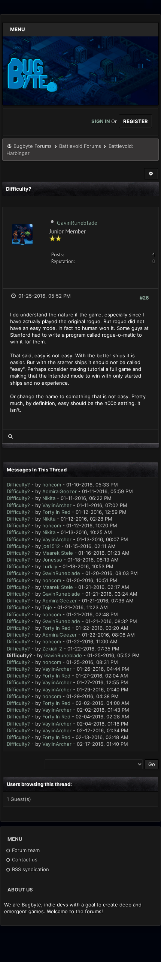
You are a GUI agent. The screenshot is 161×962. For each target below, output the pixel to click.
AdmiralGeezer (59, 491)
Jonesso (52, 560)
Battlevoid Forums (80, 146)
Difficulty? (18, 485)
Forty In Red (56, 512)
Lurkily (49, 566)
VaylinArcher (57, 505)
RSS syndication (29, 869)
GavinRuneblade (77, 222)
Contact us (23, 860)
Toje (47, 607)
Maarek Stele (57, 553)
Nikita (48, 498)
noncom (51, 485)
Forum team (25, 850)
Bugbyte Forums (32, 146)
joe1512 (51, 546)
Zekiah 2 (52, 649)
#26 (144, 298)
